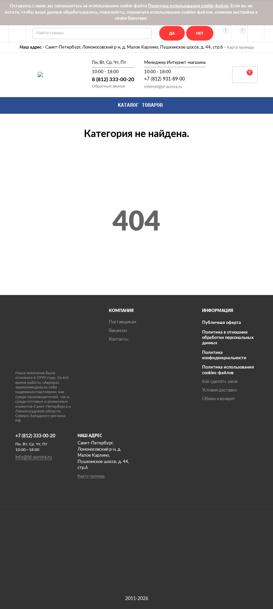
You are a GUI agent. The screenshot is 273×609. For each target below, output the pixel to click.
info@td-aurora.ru (33, 457)
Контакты (118, 339)
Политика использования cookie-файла (188, 6)
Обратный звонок (108, 86)
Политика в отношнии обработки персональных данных (228, 338)
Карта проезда (240, 47)
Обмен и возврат (218, 399)
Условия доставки (219, 390)
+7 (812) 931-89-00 (164, 79)
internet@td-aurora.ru (163, 86)
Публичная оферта (221, 323)
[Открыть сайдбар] (17, 33)
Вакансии (118, 331)
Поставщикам (122, 322)
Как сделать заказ (220, 382)
